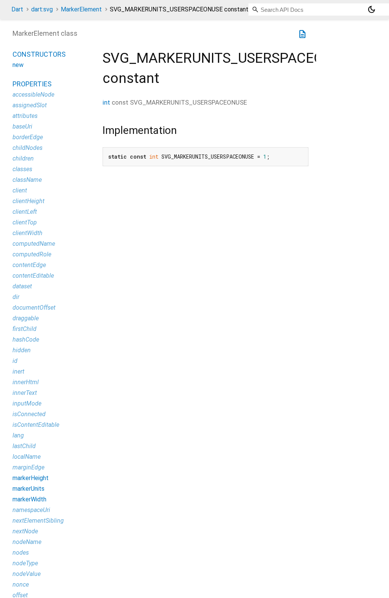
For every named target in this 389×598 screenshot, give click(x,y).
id (15, 360)
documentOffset (34, 307)
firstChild (24, 328)
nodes (21, 552)
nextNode (25, 531)
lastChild (24, 446)
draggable (26, 318)
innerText (25, 392)
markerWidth (29, 499)
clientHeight (28, 201)
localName (27, 456)
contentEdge (29, 265)
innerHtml (26, 382)
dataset (22, 286)
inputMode (27, 403)
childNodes (28, 147)
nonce (21, 584)
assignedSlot (30, 105)
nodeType (25, 563)
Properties (32, 84)
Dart (17, 9)
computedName (34, 243)
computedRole (32, 254)
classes (22, 169)
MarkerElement (81, 9)
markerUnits (28, 488)
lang (18, 435)
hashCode (26, 339)
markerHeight (31, 478)
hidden (22, 350)
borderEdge (28, 137)
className (27, 179)
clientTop (25, 222)
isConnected (29, 414)
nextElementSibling (38, 520)
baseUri (22, 126)
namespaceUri (31, 510)
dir (16, 297)
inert (18, 371)
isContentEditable (36, 424)
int (106, 102)
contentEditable (33, 275)
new (18, 64)
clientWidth (28, 233)
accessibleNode (33, 94)
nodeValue (27, 573)
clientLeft (25, 211)
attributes (25, 115)
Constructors (39, 54)
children (23, 158)
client (20, 190)
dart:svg (42, 9)
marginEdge (28, 467)
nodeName (27, 542)
